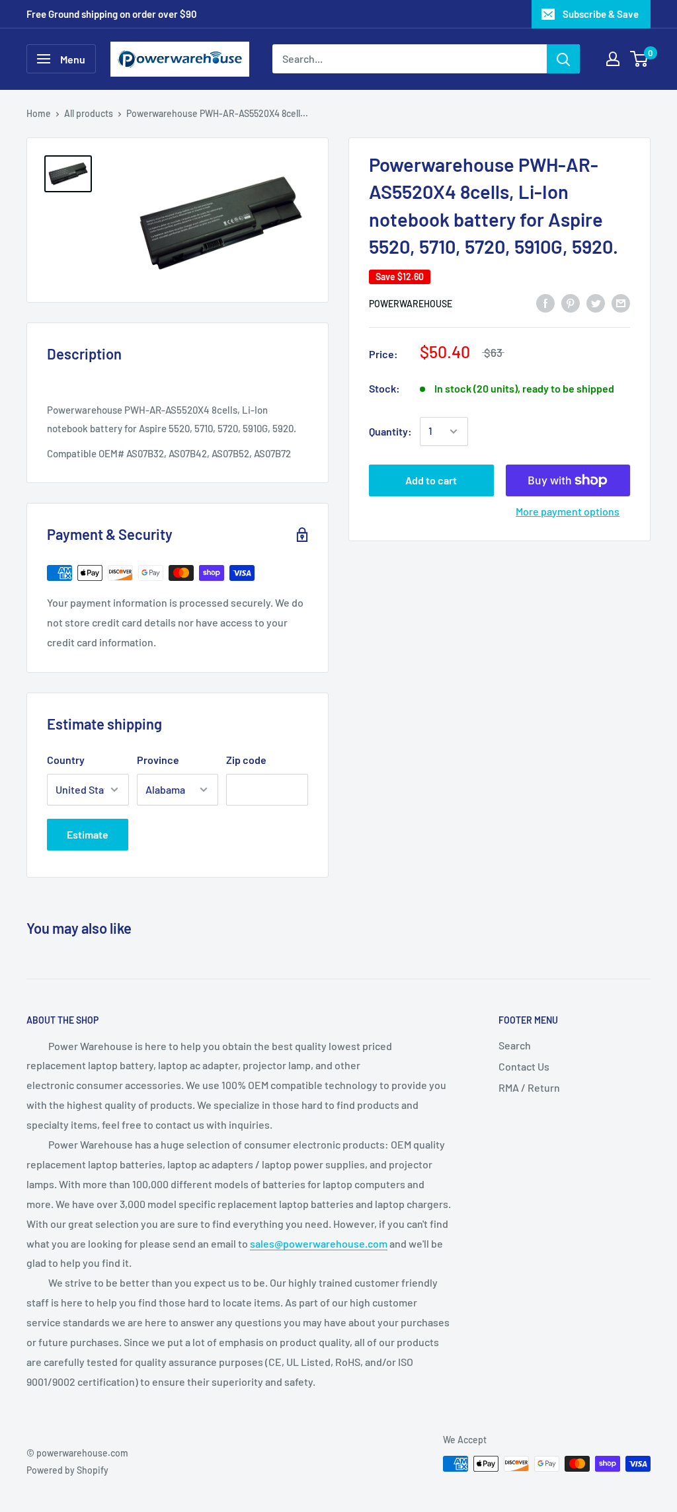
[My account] (612, 59)
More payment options (567, 511)
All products (88, 113)
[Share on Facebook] (545, 302)
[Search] (563, 58)
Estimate (87, 834)
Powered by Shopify (67, 1470)
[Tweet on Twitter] (595, 302)
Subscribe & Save (601, 14)
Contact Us (523, 1066)
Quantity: (390, 431)
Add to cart (431, 480)
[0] (639, 59)
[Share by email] (621, 302)
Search (514, 1045)
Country (66, 759)
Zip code (246, 759)
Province (158, 759)
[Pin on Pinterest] (570, 302)
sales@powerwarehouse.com (318, 1243)
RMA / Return (529, 1087)
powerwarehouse (410, 303)
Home (38, 113)
